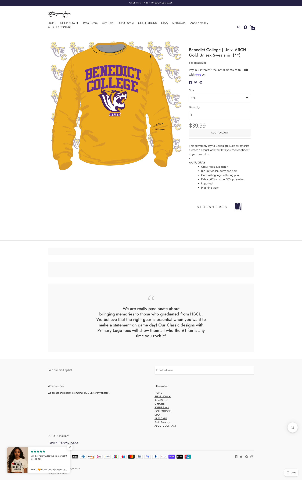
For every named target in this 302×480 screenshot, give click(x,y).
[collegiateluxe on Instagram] (251, 456)
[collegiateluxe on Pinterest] (246, 456)
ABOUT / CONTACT (60, 27)
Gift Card (107, 23)
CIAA (164, 23)
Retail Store (90, 23)
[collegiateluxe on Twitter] (241, 456)
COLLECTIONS (147, 23)
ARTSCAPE (179, 23)
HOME (52, 23)
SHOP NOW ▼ (69, 23)
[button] (70, 447)
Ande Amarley (199, 23)
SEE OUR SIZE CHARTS (212, 207)
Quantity (194, 107)
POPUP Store (126, 23)
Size (191, 90)
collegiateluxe (73, 468)
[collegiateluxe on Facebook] (236, 456)
